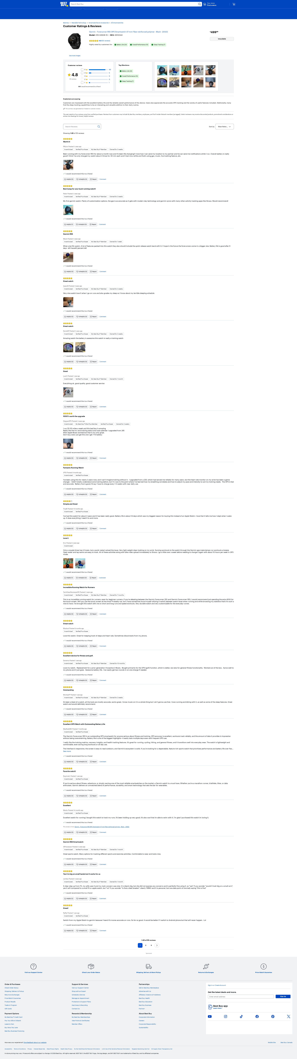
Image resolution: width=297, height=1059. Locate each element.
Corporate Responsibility (147, 1024)
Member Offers (77, 1024)
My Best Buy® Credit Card (13, 1017)
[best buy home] (64, 4)
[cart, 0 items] (233, 4)
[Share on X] (289, 1016)
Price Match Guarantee (13, 998)
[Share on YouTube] (210, 1016)
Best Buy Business (145, 1005)
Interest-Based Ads (39, 1049)
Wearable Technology (78, 23)
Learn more (217, 1008)
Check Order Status (11, 988)
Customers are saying (71, 99)
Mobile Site (272, 1042)
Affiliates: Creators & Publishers (150, 995)
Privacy (30, 1049)
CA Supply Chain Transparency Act (161, 1049)
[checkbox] (120, 45)
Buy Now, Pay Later (11, 1027)
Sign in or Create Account (217, 985)
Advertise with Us (145, 991)
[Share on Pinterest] (273, 1016)
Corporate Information (147, 1017)
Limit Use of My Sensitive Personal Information (116, 1049)
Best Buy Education (145, 1002)
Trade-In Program (11, 1005)
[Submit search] (199, 4)
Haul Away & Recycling (80, 1005)
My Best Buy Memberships (81, 1017)
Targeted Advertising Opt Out (140, 1049)
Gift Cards (8, 1009)
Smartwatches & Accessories (99, 23)
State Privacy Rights (53, 1049)
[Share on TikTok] (241, 1016)
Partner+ (142, 1009)
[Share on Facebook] (257, 1016)
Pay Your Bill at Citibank (13, 1020)
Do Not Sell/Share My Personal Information (87, 1049)
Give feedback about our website (35, 1042)
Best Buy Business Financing (14, 1031)
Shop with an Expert (79, 991)
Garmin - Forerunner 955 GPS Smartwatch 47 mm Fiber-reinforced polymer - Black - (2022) (128, 32)
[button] (209, 4)
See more (67, 751)
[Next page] (157, 945)
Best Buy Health (144, 998)
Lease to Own (9, 1024)
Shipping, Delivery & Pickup (14, 991)
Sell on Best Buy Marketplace (149, 988)
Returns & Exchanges (12, 995)
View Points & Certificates (80, 1020)
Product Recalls (10, 1002)
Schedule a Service (78, 995)
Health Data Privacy (66, 1049)
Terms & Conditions (20, 1049)
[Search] (98, 126)
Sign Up (283, 996)
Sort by (211, 127)
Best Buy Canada (286, 1042)
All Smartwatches (117, 23)
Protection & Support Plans (81, 1002)
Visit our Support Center (80, 988)
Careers (141, 1020)
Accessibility (8, 1049)
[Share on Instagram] (225, 1016)
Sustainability (143, 1027)
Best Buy (66, 23)
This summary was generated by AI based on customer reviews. (83, 108)
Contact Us (76, 1009)
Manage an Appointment (80, 998)
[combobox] (224, 126)
